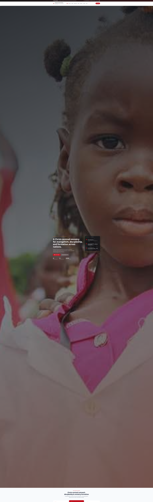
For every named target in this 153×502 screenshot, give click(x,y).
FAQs (86, 3)
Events (78, 3)
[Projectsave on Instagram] (98, 0)
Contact (84, 3)
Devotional (75, 3)
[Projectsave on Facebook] (96, 0)
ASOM (72, 3)
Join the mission (57, 254)
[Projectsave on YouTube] (99, 0)
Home (67, 3)
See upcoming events (65, 254)
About (70, 3)
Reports (81, 3)
